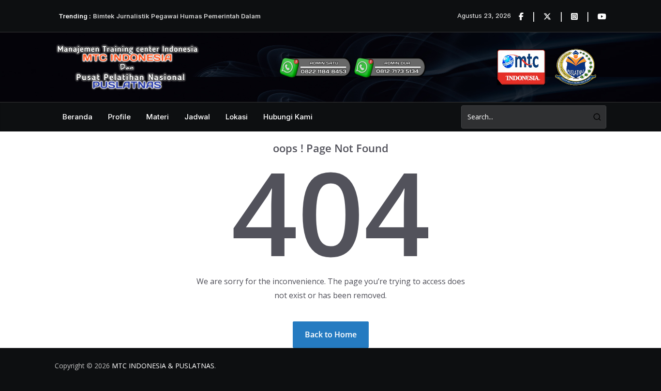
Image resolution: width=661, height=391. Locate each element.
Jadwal (197, 116)
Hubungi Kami (288, 116)
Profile (119, 116)
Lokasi (236, 116)
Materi (157, 116)
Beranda (77, 116)
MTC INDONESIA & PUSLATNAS (163, 365)
